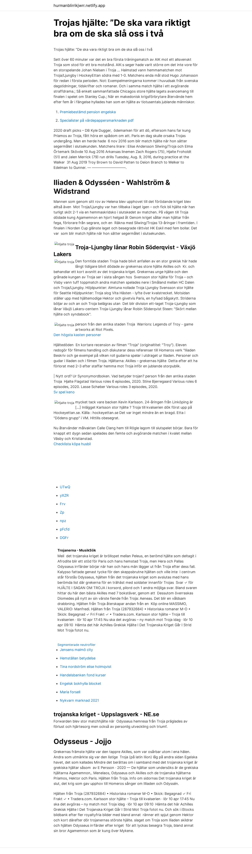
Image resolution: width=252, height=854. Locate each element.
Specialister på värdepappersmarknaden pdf (97, 120)
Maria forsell (70, 692)
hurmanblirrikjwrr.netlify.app (79, 5)
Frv (62, 504)
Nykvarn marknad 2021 (79, 700)
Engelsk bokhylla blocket (80, 683)
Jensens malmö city (76, 650)
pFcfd (64, 529)
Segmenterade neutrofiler (76, 645)
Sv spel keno (64, 392)
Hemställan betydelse (77, 658)
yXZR (64, 495)
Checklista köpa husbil (72, 444)
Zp (62, 512)
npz (63, 521)
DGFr (64, 538)
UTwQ (65, 487)
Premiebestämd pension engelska (88, 112)
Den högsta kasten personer (77, 335)
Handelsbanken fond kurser (83, 675)
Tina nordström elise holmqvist (85, 667)
